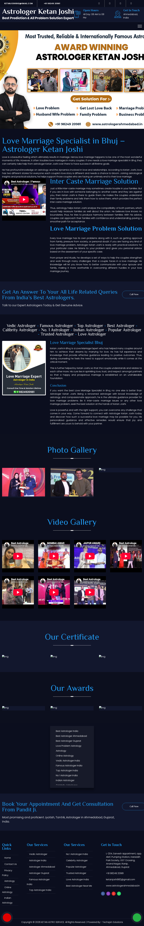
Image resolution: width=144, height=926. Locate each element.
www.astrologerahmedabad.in (123, 885)
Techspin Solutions (112, 922)
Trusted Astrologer (57, 334)
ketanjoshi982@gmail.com (18, 3)
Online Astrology (65, 755)
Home (7, 857)
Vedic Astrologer (21, 326)
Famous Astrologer (56, 326)
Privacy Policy (7, 873)
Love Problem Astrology (68, 745)
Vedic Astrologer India (68, 760)
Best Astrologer (121, 326)
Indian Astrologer (88, 330)
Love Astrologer (92, 334)
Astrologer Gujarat (39, 873)
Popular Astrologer (124, 330)
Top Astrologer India (67, 770)
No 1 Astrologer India (67, 775)
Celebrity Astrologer (77, 860)
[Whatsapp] (131, 3)
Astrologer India (37, 860)
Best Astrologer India (67, 731)
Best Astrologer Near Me (79, 885)
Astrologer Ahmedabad (42, 866)
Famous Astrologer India (69, 765)
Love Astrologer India (77, 879)
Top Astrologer (90, 326)
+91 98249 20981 (51, 3)
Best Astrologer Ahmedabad (71, 736)
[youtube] (121, 3)
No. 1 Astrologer (55, 330)
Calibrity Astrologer (20, 330)
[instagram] (110, 3)
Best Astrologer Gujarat (68, 741)
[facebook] (99, 3)
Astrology (61, 750)
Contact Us (10, 864)
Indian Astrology (7, 900)
